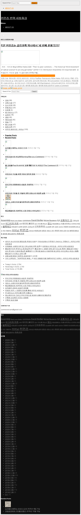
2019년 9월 (9, 451)
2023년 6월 (9, 376)
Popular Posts (11, 135)
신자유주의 (39, 226)
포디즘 (11, 85)
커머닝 (15, 230)
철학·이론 (8, 127)
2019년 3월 (9, 465)
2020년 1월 (9, 444)
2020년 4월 (9, 436)
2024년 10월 (10, 359)
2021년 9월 (9, 405)
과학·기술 (4, 78)
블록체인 (7, 226)
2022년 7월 (9, 388)
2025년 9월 (9, 347)
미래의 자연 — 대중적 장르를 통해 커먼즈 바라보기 (24, 290)
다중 (20, 224)
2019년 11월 (10, 449)
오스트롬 (48, 227)
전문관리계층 (31, 83)
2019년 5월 (9, 461)
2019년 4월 (9, 463)
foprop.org (46, 78)
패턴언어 (4, 85)
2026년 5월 (9, 342)
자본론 (56, 226)
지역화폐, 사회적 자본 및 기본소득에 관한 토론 (22, 246)
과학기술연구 (19, 81)
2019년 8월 (9, 453)
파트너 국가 (50, 231)
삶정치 (7, 115)
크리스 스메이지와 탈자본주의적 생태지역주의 (22, 202)
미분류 (7, 110)
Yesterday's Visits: (12, 267)
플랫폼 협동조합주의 (46, 85)
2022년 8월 (9, 386)
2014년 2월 (9, 492)
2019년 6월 (9, 458)
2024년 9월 (9, 362)
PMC (72, 78)
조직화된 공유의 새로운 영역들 (16, 288)
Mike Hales (55, 78)
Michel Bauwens (50, 220)
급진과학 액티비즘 (40, 81)
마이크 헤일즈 (65, 81)
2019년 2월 (9, 468)
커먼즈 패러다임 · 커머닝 (25, 78)
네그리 (3, 224)
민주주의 (74, 224)
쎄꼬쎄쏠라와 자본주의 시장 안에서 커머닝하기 (23, 211)
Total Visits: (10, 269)
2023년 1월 (9, 381)
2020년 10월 (10, 422)
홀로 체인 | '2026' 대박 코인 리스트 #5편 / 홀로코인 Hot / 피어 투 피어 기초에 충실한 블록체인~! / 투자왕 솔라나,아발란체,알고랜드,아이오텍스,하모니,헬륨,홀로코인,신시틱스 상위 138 (42, 251)
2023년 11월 (10, 371)
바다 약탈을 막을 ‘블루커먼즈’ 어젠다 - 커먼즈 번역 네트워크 (56, 258)
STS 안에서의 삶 (7, 81)
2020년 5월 (9, 434)
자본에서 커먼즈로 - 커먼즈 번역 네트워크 (58, 246)
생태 (7, 117)
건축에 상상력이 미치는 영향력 (16, 298)
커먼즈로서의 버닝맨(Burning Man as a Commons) (24, 157)
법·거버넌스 (9, 112)
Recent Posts (10, 137)
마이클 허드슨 (42, 224)
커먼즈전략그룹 (72, 83)
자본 (52, 227)
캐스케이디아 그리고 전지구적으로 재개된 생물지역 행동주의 (28, 295)
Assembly (6, 220)
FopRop (38, 78)
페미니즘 (63, 231)
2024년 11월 (10, 357)
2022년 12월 (10, 383)
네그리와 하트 (12, 223)
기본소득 (76, 220)
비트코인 (15, 227)
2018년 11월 (10, 473)
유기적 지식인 (20, 83)
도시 (36, 224)
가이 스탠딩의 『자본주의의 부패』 (18, 258)
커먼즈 (24, 230)
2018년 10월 (10, 475)
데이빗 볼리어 (28, 223)
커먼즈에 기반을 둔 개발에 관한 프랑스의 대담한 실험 (25, 193)
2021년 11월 (10, 400)
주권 (4, 231)
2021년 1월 (9, 415)
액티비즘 (12, 78)
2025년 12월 (10, 345)
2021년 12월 (10, 398)
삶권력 (20, 227)
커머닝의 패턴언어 (58, 83)
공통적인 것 (66, 220)
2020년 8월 (9, 427)
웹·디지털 (8, 124)
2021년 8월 (9, 407)
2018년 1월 (9, 487)
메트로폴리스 (56, 224)
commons (27, 220)
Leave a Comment (62, 85)
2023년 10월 (10, 374)
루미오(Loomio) (53, 81)
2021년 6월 (9, 410)
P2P (58, 220)
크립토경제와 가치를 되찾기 (15, 511)
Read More (28, 76)
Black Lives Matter (16, 221)
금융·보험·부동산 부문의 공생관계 (17, 256)
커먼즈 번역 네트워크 (14, 18)
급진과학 (28, 81)
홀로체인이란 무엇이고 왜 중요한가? (18, 249)
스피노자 (31, 227)
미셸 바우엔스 (8, 83)
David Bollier (37, 220)
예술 (7, 122)
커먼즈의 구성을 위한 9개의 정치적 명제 (20, 174)
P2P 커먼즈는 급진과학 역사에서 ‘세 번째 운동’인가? (30, 45)
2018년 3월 (9, 485)
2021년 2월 (9, 412)
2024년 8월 (9, 364)
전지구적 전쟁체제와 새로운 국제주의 (19, 184)
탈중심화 (38, 231)
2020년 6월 (9, 432)
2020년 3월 (9, 439)
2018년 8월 (9, 480)
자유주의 (60, 226)
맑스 (50, 223)
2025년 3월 (9, 352)
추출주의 (8, 231)
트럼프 (43, 230)
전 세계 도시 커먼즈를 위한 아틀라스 (19, 293)
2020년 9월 (9, 424)
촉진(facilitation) (43, 83)
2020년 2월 (9, 441)
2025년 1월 (9, 354)
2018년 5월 (9, 482)
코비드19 (32, 231)
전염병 (65, 227)
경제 (7, 100)
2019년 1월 (9, 470)
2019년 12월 (10, 446)
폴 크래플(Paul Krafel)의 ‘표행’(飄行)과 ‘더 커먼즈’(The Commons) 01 (31, 165)
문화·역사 (8, 107)
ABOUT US (9, 8)
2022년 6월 (9, 391)
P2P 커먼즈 (65, 78)
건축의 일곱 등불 (11, 300)
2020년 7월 (9, 429)
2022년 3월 (9, 395)
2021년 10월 (10, 403)
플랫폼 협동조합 (31, 85)
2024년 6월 (9, 366)
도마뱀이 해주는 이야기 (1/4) (16, 148)
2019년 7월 (9, 456)
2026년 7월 (9, 340)
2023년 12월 (10, 369)
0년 (6, 494)
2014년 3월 (9, 490)
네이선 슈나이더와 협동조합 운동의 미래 (20, 241)
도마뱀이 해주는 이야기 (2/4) (16, 509)
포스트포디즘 (19, 85)
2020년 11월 (10, 420)
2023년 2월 (9, 378)
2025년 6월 (9, 349)
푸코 (67, 231)
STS (76, 78)
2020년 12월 (10, 417)
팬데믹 (57, 230)
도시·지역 (8, 105)
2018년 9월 (9, 478)
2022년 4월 (9, 393)
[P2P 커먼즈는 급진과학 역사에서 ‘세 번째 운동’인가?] (20, 64)
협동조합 (20, 233)
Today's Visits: (11, 264)
